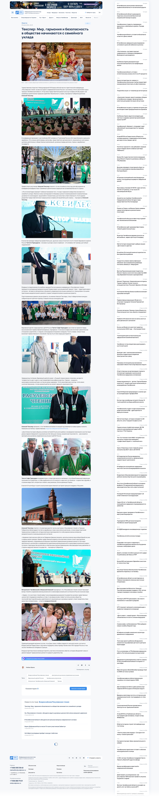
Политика (68, 12)
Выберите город (91, 12)
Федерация (55, 12)
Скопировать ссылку (83, 669)
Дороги (51, 17)
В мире (49, 12)
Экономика (61, 12)
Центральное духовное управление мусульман (65, 675)
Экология (88, 17)
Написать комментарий (78, 688)
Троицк (60, 681)
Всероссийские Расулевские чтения (38, 675)
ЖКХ (81, 17)
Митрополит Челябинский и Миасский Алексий (41, 681)
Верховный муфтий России (36, 678)
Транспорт (74, 17)
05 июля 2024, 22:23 (27, 25)
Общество (74, 12)
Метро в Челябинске (62, 17)
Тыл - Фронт (42, 17)
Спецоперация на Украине (28, 17)
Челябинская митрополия (54, 678)
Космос (96, 17)
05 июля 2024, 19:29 (27, 748)
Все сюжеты (14, 17)
